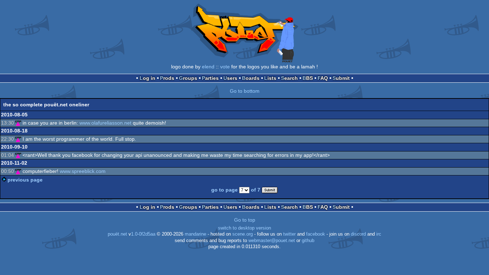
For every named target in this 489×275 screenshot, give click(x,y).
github (308, 240)
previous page (25, 180)
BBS (307, 78)
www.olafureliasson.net (105, 123)
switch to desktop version (244, 228)
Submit (341, 78)
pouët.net (117, 234)
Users (230, 78)
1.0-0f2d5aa (143, 234)
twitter (289, 234)
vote (225, 66)
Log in (147, 78)
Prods (167, 78)
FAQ (323, 78)
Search (289, 78)
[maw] (18, 123)
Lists (270, 78)
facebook (315, 234)
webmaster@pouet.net (271, 240)
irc (378, 234)
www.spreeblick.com (83, 171)
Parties (210, 78)
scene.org (242, 234)
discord (358, 234)
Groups (188, 78)
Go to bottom (245, 91)
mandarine (195, 234)
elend (208, 66)
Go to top (244, 220)
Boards (251, 78)
